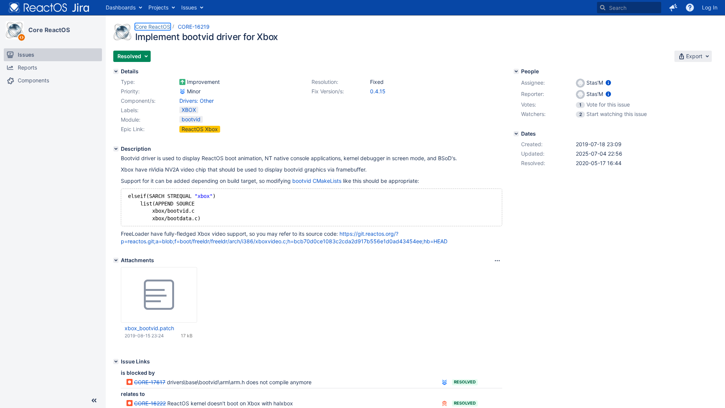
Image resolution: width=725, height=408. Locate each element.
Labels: (130, 110)
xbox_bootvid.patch (149, 328)
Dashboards (121, 7)
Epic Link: (133, 129)
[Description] (116, 148)
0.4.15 (378, 91)
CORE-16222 (150, 403)
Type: (128, 82)
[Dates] (516, 133)
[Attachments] (116, 260)
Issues (189, 7)
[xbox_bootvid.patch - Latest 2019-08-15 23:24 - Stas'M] (159, 295)
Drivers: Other (196, 100)
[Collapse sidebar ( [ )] (94, 400)
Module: (130, 119)
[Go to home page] (49, 7)
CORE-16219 (194, 26)
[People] (516, 71)
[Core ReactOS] (15, 30)
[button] (673, 7)
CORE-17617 (149, 382)
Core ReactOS (49, 30)
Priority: (130, 91)
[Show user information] (608, 82)
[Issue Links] (116, 361)
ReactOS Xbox (200, 129)
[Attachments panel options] (497, 260)
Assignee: (533, 82)
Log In (709, 7)
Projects (158, 7)
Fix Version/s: (328, 91)
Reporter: (532, 94)
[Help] (690, 7)
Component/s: (138, 100)
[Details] (116, 71)
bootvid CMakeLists (316, 181)
